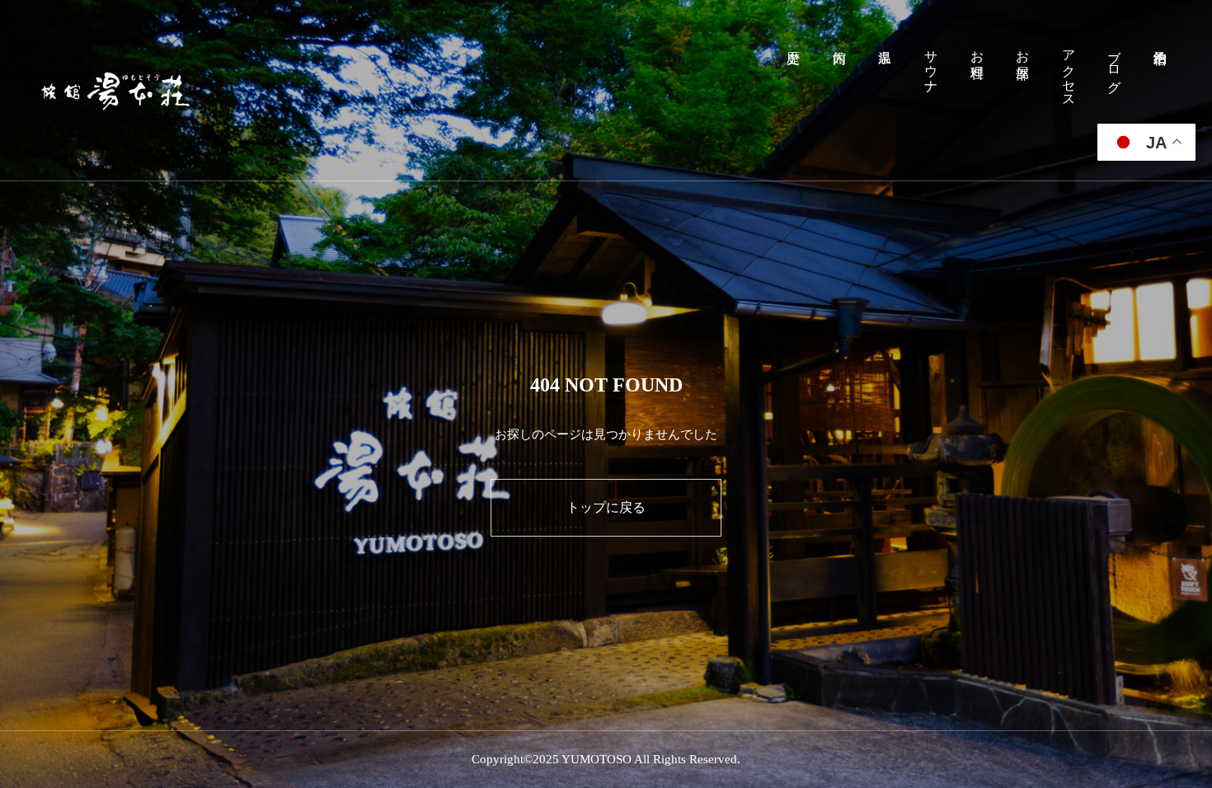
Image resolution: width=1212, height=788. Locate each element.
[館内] (839, 90)
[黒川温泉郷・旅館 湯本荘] (115, 90)
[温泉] (885, 90)
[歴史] (794, 90)
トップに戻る (606, 507)
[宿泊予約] (1160, 90)
